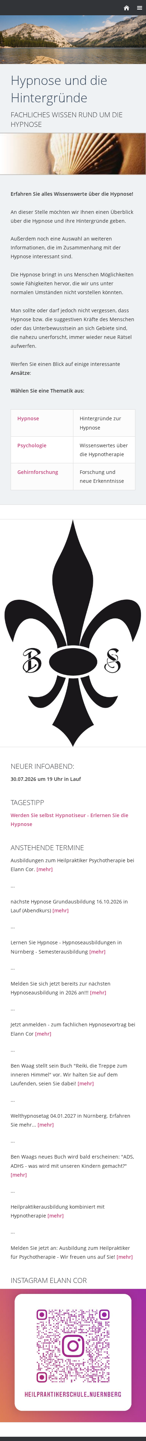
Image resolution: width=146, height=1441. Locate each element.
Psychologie (31, 445)
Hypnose (28, 418)
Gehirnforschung (37, 472)
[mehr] (44, 869)
